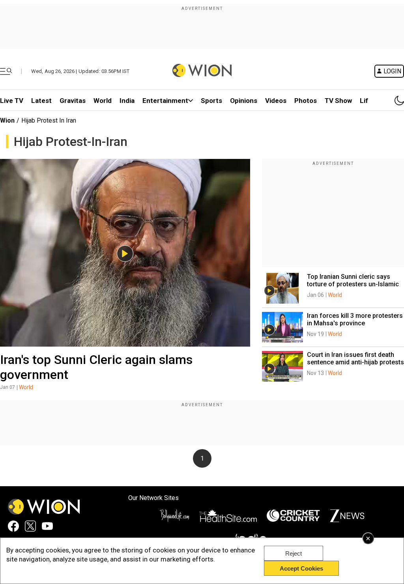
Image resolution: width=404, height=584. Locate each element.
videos (275, 100)
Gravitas (73, 100)
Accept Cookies (301, 568)
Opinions (243, 100)
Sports (211, 100)
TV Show (338, 100)
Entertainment (165, 100)
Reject (293, 553)
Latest (41, 100)
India (127, 100)
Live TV (11, 100)
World (103, 100)
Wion (7, 120)
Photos (305, 100)
